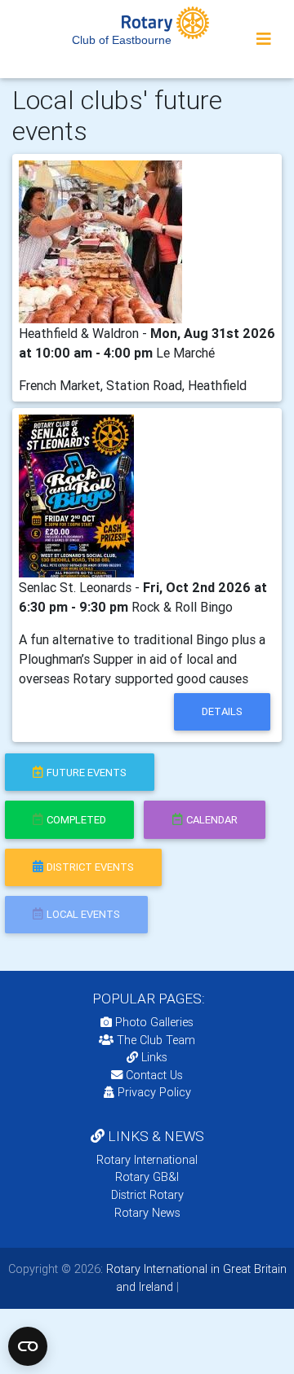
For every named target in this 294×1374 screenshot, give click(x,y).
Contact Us (152, 1075)
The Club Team (156, 1040)
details (222, 711)
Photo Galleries (153, 1022)
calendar (212, 820)
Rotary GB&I (147, 1177)
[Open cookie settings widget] (27, 1346)
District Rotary (147, 1194)
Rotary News (147, 1212)
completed (76, 820)
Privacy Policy (154, 1092)
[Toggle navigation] (264, 39)
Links (154, 1057)
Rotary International (147, 1159)
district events (90, 867)
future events (87, 772)
